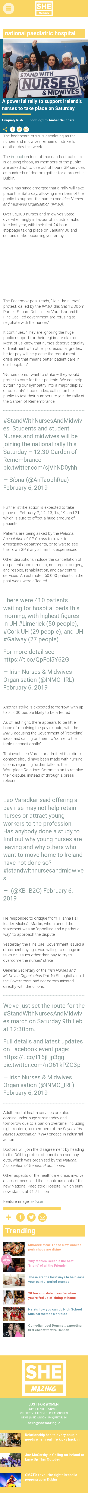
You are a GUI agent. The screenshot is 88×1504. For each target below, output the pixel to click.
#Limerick (32, 623)
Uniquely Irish (12, 120)
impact (17, 156)
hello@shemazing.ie (44, 1423)
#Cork (11, 631)
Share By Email (26, 129)
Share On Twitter (19, 129)
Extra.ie (37, 1201)
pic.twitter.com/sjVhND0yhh (40, 467)
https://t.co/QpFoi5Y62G (36, 659)
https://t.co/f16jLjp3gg (33, 1057)
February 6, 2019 (25, 487)
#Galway (14, 639)
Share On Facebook (13, 129)
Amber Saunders (61, 120)
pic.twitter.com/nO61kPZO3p (42, 1064)
